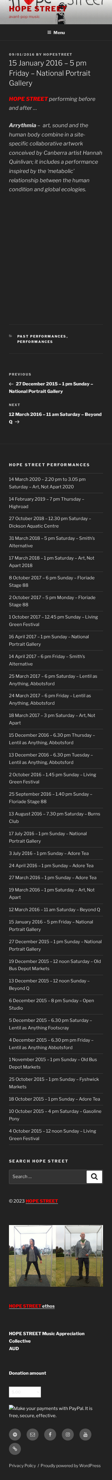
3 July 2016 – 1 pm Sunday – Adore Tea (49, 853)
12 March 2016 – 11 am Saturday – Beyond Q (54, 909)
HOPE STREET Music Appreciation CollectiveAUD (47, 1341)
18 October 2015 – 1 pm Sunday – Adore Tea (54, 1099)
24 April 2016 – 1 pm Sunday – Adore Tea (51, 865)
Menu (59, 32)
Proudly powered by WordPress (71, 1465)
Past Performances (42, 336)
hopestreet (58, 54)
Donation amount (27, 1373)
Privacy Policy (22, 1465)
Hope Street (38, 8)
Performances (35, 342)
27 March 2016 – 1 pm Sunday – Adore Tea (52, 877)
